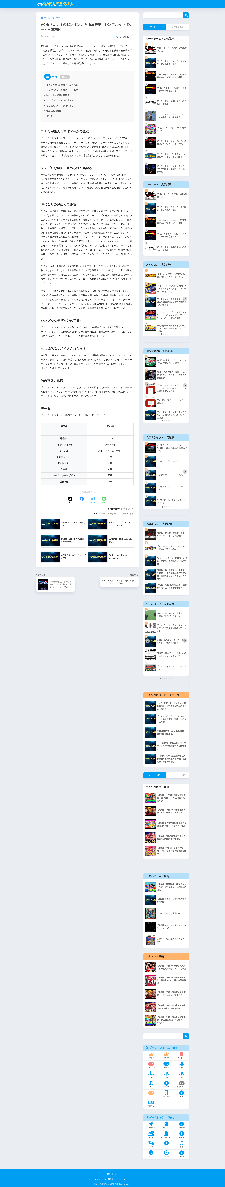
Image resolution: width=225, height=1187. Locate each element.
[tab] (161, 334)
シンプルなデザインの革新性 (60, 100)
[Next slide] (185, 299)
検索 (186, 15)
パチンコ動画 (154, 775)
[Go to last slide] (147, 299)
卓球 (131, 513)
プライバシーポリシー (127, 1179)
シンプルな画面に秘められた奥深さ (63, 90)
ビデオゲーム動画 (178, 775)
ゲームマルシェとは (97, 1179)
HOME (114, 1174)
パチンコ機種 (177, 27)
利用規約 (111, 1179)
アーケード (113, 513)
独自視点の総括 (53, 111)
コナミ (124, 513)
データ (49, 116)
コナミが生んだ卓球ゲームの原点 (62, 85)
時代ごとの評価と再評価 (57, 95)
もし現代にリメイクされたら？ (61, 105)
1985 (102, 513)
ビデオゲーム (127, 509)
